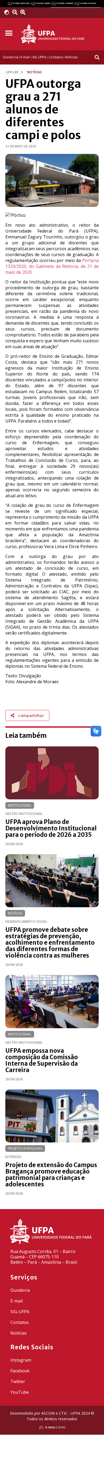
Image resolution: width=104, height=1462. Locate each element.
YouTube (19, 1392)
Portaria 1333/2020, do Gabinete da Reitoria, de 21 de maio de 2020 (52, 266)
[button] (9, 33)
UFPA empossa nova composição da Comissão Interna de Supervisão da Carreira (41, 1060)
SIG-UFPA (19, 1312)
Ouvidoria (20, 1290)
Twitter (17, 1381)
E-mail (16, 1301)
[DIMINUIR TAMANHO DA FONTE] (16, 12)
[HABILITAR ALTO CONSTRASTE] (8, 12)
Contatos (19, 1322)
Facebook (20, 1371)
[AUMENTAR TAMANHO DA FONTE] (25, 12)
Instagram (20, 1360)
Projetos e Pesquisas (25, 1148)
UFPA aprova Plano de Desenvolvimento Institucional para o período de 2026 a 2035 (51, 828)
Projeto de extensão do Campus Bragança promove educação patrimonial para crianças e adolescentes (51, 1174)
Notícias (15, 913)
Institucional (19, 805)
